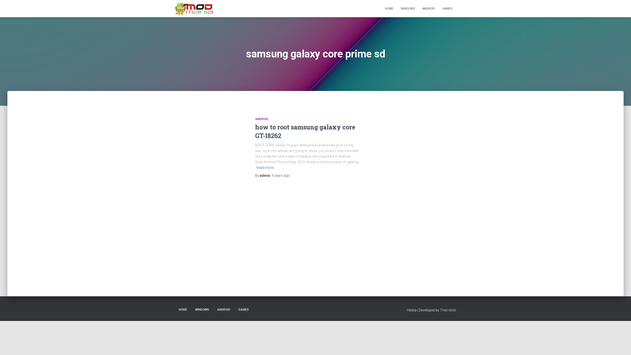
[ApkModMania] (194, 8)
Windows (408, 8)
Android (428, 8)
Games (447, 8)
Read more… (266, 168)
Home (389, 8)
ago (281, 176)
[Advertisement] (423, 192)
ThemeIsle (448, 310)
